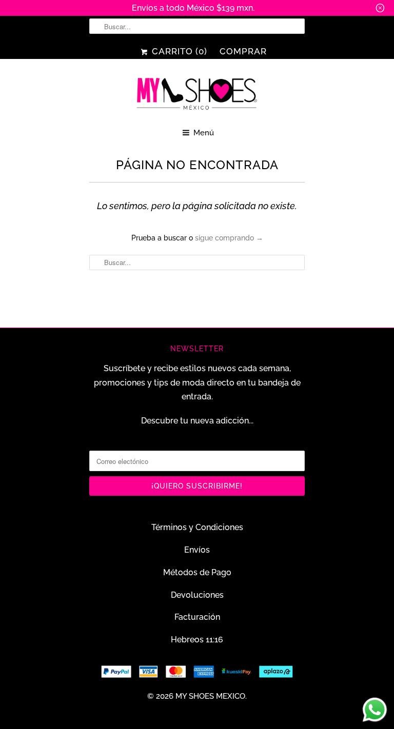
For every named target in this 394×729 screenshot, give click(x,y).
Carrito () (178, 51)
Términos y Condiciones (197, 527)
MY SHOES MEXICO (210, 696)
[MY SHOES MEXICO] (197, 94)
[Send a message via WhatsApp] (375, 710)
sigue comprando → (229, 238)
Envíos (197, 550)
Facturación (197, 617)
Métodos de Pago (197, 572)
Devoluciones (197, 595)
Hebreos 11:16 (197, 639)
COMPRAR (243, 51)
